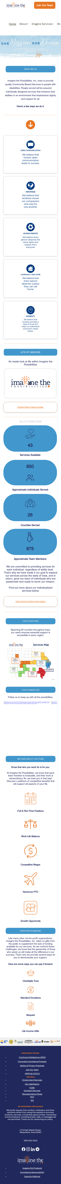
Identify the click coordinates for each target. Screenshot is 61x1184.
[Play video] (30, 383)
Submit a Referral (32, 1177)
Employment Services (32, 1080)
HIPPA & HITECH (32, 1074)
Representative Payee (32, 1094)
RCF (32, 1097)
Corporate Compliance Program (32, 1062)
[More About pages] (27, 24)
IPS (32, 1101)
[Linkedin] (33, 1149)
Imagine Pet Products (32, 1168)
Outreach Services (32, 1091)
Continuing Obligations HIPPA (32, 1057)
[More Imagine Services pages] (53, 24)
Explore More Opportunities (30, 407)
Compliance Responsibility (32, 1172)
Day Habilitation (32, 1084)
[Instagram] (28, 1149)
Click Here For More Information (31, 601)
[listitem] (27, 725)
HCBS (32, 1088)
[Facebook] (23, 1149)
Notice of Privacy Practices (32, 1066)
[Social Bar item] (37, 1149)
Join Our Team (32, 1070)
